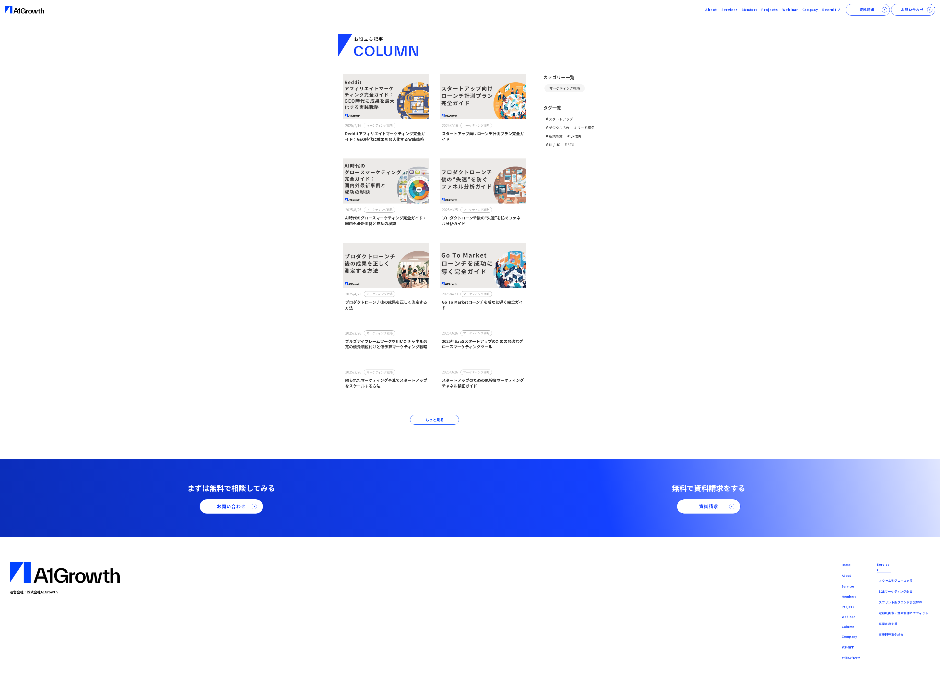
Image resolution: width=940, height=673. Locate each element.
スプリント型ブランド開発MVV (900, 602)
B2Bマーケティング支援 (895, 591)
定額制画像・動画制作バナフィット (903, 613)
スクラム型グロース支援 (896, 580)
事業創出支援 (888, 624)
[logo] (24, 10)
